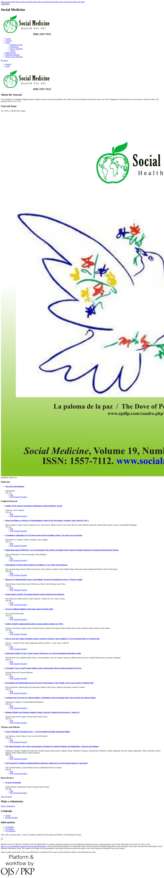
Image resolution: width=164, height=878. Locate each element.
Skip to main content (8, 2)
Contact (12, 51)
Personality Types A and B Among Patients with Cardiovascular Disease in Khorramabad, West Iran (43, 668)
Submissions (14, 47)
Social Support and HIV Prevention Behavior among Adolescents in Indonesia (34, 594)
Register (8, 64)
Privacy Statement (16, 49)
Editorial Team (10, 53)
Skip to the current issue (63, 2)
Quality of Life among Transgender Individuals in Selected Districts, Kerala (33, 506)
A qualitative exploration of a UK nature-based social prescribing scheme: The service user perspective (43, 535)
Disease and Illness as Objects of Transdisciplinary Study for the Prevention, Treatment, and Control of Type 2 (47, 520)
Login (7, 66)
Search (5, 60)
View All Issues (6, 797)
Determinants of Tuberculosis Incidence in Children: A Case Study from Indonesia (36, 565)
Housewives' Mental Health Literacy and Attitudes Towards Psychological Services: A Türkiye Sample (43, 579)
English (8, 816)
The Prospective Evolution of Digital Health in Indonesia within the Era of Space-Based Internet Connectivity (46, 763)
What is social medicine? (14, 57)
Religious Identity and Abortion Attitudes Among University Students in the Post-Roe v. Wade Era (42, 712)
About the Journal (16, 45)
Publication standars (12, 55)
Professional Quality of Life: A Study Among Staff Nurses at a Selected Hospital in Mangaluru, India (43, 653)
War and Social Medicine (14, 486)
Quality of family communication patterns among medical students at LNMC (34, 624)
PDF (11, 495)
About (7, 43)
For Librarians (10, 831)
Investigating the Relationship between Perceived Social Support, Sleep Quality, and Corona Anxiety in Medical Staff (49, 683)
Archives (8, 41)
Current (8, 39)
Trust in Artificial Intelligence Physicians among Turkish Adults (29, 609)
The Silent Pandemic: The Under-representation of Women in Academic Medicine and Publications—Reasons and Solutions (52, 746)
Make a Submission (8, 806)
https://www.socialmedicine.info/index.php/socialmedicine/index (23, 846)
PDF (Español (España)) (18, 497)
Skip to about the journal (46, 2)
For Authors (9, 829)
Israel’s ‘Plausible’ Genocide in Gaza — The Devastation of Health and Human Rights (37, 732)
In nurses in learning (13, 782)
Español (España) (11, 818)
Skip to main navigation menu (26, 2)
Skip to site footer (78, 2)
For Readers (9, 827)
